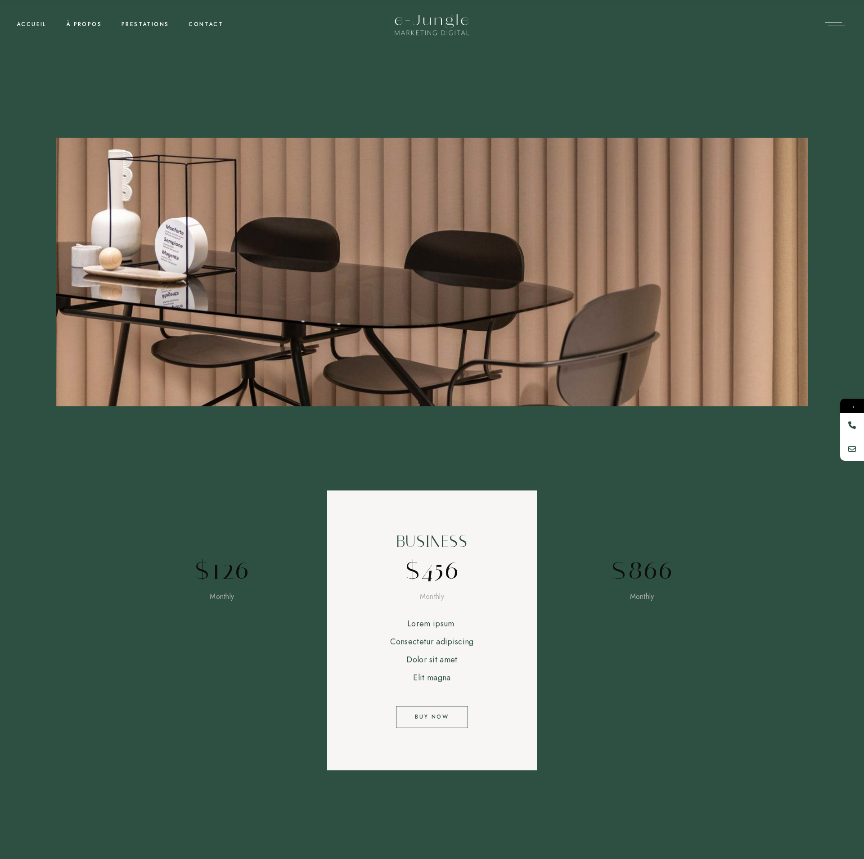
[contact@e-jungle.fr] (852, 449)
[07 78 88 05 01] (852, 425)
